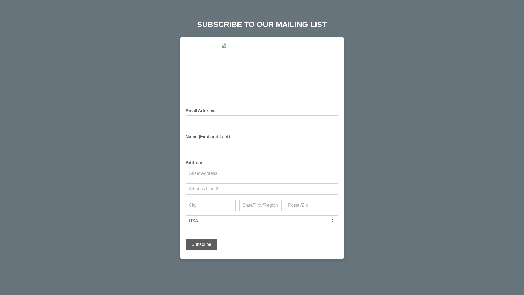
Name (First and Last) (208, 136)
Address (194, 162)
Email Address (202, 110)
